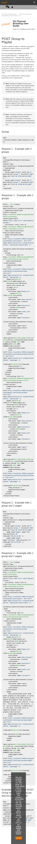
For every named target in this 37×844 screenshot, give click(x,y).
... (17, 14)
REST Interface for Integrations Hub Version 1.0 (17, 15)
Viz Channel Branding (9, 14)
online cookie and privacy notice (18, 830)
